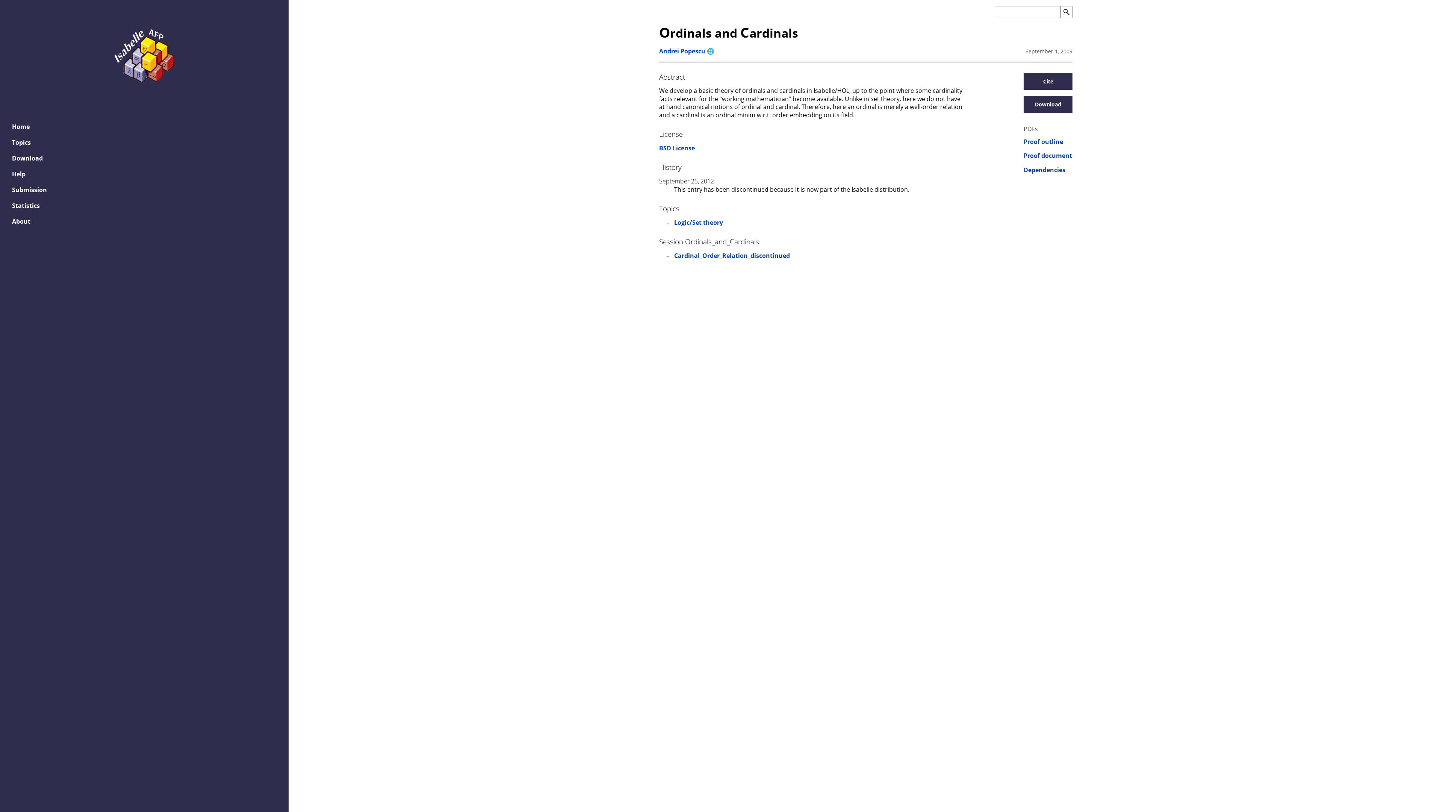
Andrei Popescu (682, 51)
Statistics (26, 205)
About (21, 221)
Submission (29, 190)
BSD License (677, 148)
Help (19, 174)
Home (21, 127)
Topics (21, 142)
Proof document (1048, 156)
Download (27, 158)
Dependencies (1044, 170)
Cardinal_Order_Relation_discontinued (732, 255)
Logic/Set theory (698, 222)
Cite (1048, 81)
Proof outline (1043, 142)
